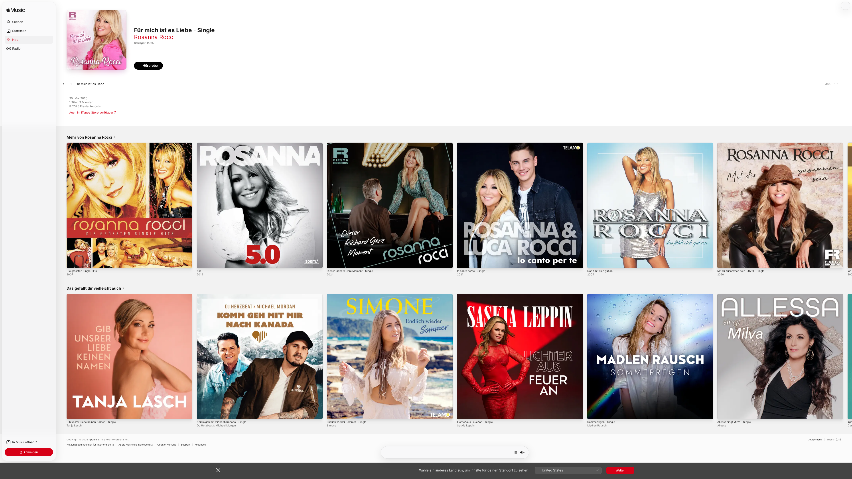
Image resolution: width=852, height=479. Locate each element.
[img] (15, 10)
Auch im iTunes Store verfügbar (91, 112)
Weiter (620, 470)
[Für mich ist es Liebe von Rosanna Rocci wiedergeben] (71, 84)
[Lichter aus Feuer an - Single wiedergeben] (462, 413)
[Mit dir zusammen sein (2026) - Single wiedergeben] (723, 262)
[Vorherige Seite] (62, 205)
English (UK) (834, 439)
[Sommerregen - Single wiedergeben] (593, 413)
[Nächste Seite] (847, 205)
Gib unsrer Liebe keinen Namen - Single (94, 295)
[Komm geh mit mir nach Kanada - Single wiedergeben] (202, 413)
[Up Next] (515, 452)
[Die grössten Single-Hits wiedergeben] (72, 262)
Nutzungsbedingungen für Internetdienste (90, 445)
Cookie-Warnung (166, 445)
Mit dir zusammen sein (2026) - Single (743, 144)
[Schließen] (218, 470)
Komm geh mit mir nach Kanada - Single (224, 295)
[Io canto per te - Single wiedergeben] (462, 262)
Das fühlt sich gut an (601, 144)
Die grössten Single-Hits (84, 144)
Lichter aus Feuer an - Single (477, 295)
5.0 (199, 144)
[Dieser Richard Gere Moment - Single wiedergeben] (332, 262)
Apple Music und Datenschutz (135, 445)
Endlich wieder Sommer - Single (349, 295)
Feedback (200, 445)
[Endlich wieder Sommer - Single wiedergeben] (332, 413)
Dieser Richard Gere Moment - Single (353, 144)
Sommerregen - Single (602, 295)
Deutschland (815, 439)
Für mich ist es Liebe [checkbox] (89, 84)
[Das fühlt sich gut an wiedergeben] (593, 262)
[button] (29, 22)
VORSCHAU (825, 83)
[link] (91, 137)
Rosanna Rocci (154, 36)
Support (185, 445)
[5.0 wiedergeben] (202, 262)
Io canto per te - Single (473, 144)
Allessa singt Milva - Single (735, 295)
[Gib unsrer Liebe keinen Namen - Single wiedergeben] (72, 413)
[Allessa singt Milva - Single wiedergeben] (723, 413)
